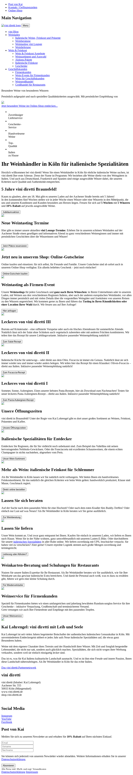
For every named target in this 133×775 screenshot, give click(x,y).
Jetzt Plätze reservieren (15, 246)
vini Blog (13, 31)
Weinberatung (22, 41)
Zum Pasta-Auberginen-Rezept (18, 400)
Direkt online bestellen (14, 489)
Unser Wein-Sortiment (14, 458)
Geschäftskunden (17, 69)
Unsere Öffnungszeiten (14, 428)
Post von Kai (15, 4)
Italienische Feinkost (26, 62)
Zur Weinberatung (11, 517)
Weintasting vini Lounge (28, 44)
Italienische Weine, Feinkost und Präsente (38, 37)
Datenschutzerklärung (13, 759)
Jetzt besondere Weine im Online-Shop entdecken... (29, 105)
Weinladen (14, 34)
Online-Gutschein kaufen (15, 273)
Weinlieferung (23, 47)
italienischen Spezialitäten (27, 541)
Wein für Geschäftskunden (29, 78)
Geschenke (21, 65)
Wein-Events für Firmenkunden (32, 75)
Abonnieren (8, 765)
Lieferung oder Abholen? (15, 554)
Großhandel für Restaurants (30, 84)
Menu (25, 25)
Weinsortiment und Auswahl (30, 56)
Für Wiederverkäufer (13, 585)
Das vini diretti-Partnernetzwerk (18, 667)
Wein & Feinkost (17, 50)
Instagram (6, 715)
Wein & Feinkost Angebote (30, 53)
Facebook (6, 722)
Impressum (32, 771)
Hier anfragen (9, 310)
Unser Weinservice (12, 616)
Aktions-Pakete (23, 59)
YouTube (6, 718)
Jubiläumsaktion (11, 212)
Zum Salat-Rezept (12, 341)
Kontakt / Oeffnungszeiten (22, 7)
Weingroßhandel (24, 81)
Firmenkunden (23, 72)
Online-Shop (15, 10)
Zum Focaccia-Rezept (14, 372)
